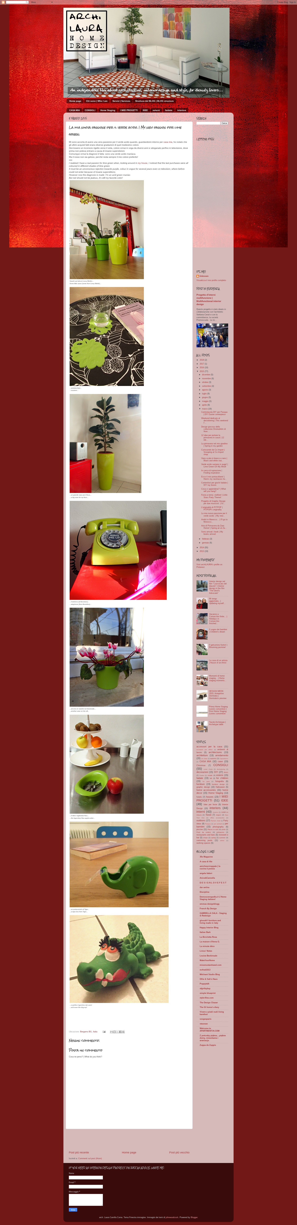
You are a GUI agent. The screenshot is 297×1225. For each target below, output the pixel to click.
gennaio (206, 543)
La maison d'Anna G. (210, 942)
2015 (202, 371)
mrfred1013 (205, 970)
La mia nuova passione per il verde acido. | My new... (214, 514)
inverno (215, 812)
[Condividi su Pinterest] (123, 1031)
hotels (199, 797)
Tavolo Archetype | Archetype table (217, 723)
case (220, 761)
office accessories (217, 818)
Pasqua (208, 824)
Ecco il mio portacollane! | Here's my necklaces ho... (214, 478)
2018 (202, 360)
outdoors (200, 820)
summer (222, 838)
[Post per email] (104, 1032)
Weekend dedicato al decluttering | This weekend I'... (214, 420)
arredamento (221, 755)
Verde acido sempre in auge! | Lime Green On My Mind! (214, 465)
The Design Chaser (209, 1003)
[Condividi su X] (117, 1031)
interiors (181, 110)
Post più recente (79, 1152)
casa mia (168, 142)
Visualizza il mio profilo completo (211, 280)
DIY (216, 772)
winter (222, 840)
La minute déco (207, 946)
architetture (202, 755)
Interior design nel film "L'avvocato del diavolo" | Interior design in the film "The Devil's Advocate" (218, 587)
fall (211, 778)
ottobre (205, 382)
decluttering (221, 769)
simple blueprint (207, 993)
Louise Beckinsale (208, 956)
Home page (75, 101)
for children (222, 778)
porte (223, 829)
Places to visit (213, 829)
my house (142, 163)
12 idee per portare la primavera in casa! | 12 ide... (212, 437)
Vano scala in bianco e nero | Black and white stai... (214, 459)
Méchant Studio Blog (210, 974)
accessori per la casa (209, 746)
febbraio (206, 539)
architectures (215, 752)
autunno (213, 758)
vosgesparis (205, 1019)
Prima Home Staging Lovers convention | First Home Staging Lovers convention (218, 710)
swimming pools (204, 840)
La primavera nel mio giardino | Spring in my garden (214, 445)
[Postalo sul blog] (114, 1031)
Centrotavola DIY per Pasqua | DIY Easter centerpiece (214, 413)
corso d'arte (208, 769)
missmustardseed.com (211, 965)
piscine (199, 829)
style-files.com (207, 998)
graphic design (203, 787)
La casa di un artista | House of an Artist (218, 661)
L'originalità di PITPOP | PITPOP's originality (212, 508)
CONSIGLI (90, 110)
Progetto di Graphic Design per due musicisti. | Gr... (213, 502)
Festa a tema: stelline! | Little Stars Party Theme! (214, 496)
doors (226, 772)
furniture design (218, 784)
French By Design (208, 909)
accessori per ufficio (204, 749)
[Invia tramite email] (111, 1031)
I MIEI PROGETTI (129, 110)
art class (204, 758)
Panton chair (215, 821)
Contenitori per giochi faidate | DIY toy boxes (214, 484)
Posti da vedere (203, 832)
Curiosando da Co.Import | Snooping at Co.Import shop (213, 452)
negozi (218, 815)
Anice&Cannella (207, 878)
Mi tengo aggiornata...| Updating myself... (217, 601)
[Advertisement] (129, 1140)
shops (205, 838)
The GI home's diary (209, 1007)
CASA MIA (74, 110)
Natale (208, 815)
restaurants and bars (205, 835)
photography (218, 827)
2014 (202, 547)
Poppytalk (204, 984)
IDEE (145, 110)
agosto (205, 390)
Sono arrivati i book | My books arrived (212, 533)
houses (209, 796)
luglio (204, 394)
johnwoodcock (172, 1217)
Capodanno (224, 758)
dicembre (206, 375)
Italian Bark (205, 932)
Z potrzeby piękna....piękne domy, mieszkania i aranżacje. (213, 1038)
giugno (205, 397)
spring (213, 838)
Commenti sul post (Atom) (90, 1158)
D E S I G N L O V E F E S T (213, 883)
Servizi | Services (121, 101)
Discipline (204, 892)
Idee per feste (210, 804)
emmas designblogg (209, 904)
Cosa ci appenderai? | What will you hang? (213, 490)
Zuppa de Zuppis (208, 1045)
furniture (200, 784)
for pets (206, 781)
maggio (205, 401)
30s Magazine (206, 857)
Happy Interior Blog (209, 928)
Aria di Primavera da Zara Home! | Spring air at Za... (214, 527)
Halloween (220, 787)
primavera (220, 832)
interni (200, 811)
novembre (206, 378)
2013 (202, 551)
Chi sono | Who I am (96, 101)
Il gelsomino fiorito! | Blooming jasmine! (218, 646)
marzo (205, 409)
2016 (202, 367)
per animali (218, 824)
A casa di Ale (206, 862)
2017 (202, 364)
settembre (207, 386)
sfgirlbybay (205, 988)
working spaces (203, 843)
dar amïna (204, 887)
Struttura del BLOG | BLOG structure (154, 101)
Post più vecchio (179, 1152)
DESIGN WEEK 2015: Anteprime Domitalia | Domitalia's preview (217, 694)
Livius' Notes (206, 951)
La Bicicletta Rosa (208, 937)
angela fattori (206, 873)
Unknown (204, 276)
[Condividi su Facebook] (120, 1031)
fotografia (219, 781)
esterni (156, 110)
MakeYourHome (207, 960)
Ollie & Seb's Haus (208, 979)
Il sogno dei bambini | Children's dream (218, 630)
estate (210, 775)
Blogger (194, 1217)
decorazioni (202, 772)
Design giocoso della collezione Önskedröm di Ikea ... (213, 429)
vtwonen (204, 1024)
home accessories (206, 790)
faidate (168, 110)
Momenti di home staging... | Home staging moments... (217, 678)
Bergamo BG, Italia (88, 1032)
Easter (202, 775)
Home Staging (107, 110)
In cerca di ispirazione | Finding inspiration (211, 471)
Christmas (201, 765)
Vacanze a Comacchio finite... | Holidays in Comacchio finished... (218, 619)
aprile (204, 405)
